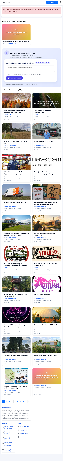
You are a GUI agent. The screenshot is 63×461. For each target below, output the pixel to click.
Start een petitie (52, 2)
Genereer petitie (15, 78)
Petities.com (5, 2)
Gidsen (4, 424)
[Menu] (60, 2)
